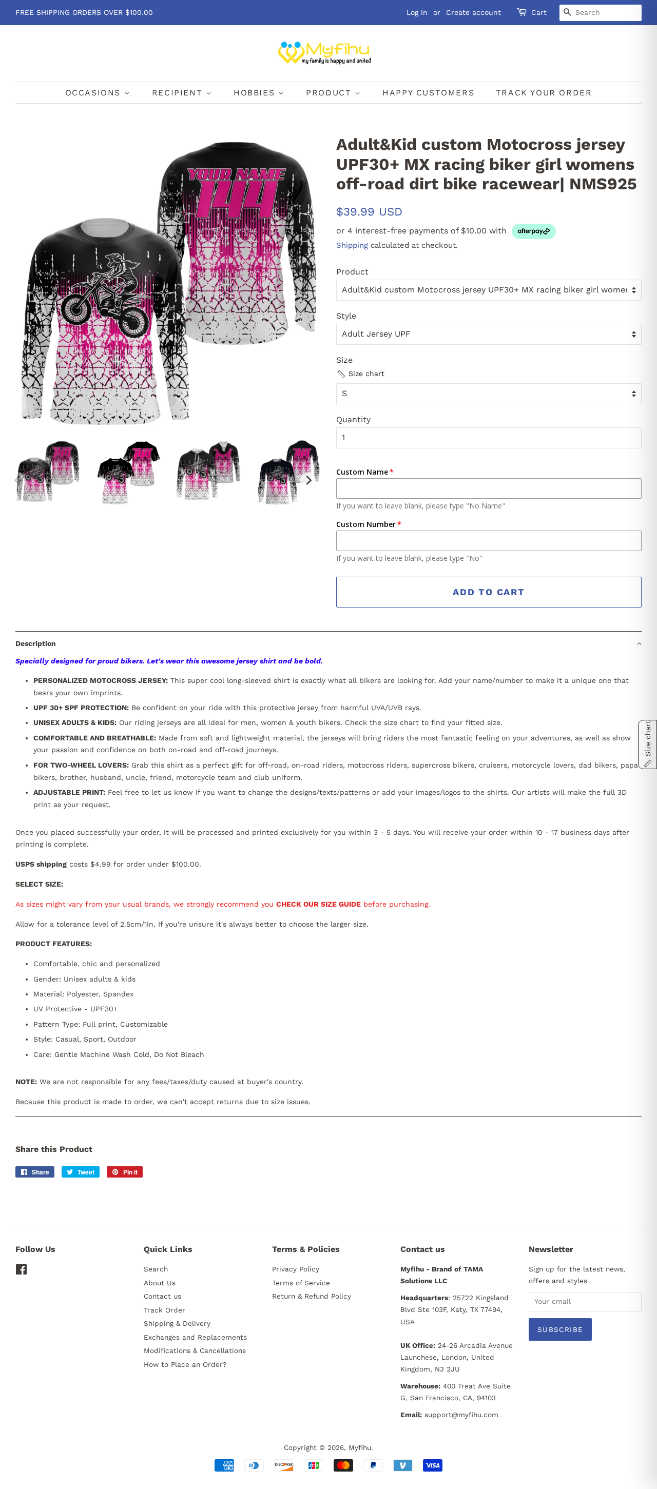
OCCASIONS (94, 92)
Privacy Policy (295, 1269)
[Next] (308, 480)
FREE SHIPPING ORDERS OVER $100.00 (84, 12)
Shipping (352, 245)
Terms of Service (301, 1283)
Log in (417, 12)
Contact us (162, 1296)
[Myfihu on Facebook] (21, 1271)
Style (346, 316)
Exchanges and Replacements (195, 1337)
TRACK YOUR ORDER (544, 92)
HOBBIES (256, 92)
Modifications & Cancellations (195, 1350)
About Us (160, 1283)
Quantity (353, 419)
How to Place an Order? (185, 1364)
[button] (360, 374)
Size (344, 360)
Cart (539, 12)
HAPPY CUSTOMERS (428, 92)
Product (352, 272)
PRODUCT (330, 92)
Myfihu (360, 1447)
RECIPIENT (179, 92)
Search (156, 1269)
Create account (473, 12)
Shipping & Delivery (177, 1323)
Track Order (164, 1310)
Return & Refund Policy (311, 1296)
